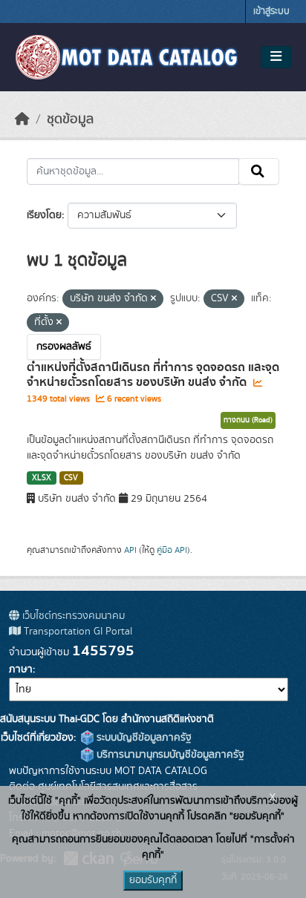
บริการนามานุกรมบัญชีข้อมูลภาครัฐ (169, 754)
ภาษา (21, 669)
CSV (71, 478)
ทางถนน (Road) (248, 420)
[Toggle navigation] (276, 57)
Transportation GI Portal (76, 631)
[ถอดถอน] (153, 299)
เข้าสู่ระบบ (271, 11)
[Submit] (258, 171)
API (130, 550)
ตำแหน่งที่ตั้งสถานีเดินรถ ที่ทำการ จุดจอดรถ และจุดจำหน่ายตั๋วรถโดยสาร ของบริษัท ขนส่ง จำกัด (153, 375)
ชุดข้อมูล (70, 119)
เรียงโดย (44, 215)
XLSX (41, 478)
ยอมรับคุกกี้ (153, 880)
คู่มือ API (172, 550)
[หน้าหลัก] (22, 119)
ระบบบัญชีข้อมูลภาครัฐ (143, 737)
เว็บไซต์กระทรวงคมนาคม (72, 616)
